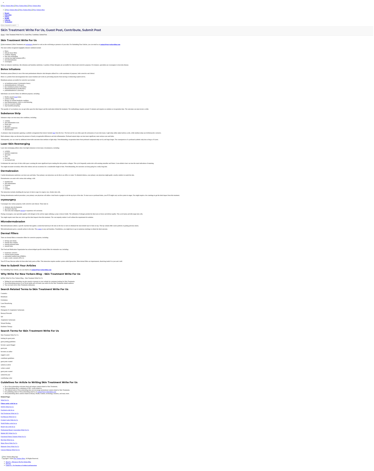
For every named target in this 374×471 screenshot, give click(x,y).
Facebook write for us (7, 410)
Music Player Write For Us (9, 443)
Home (3, 34)
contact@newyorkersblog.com (46, 392)
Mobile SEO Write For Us (9, 433)
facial (16, 97)
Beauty (7, 13)
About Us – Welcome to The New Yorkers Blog (18, 462)
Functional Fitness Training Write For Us (13, 436)
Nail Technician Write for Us (10, 413)
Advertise (8, 463)
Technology (8, 22)
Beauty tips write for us (8, 426)
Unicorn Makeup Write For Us (10, 450)
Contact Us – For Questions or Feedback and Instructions (21, 465)
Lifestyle (7, 20)
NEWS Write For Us (7, 407)
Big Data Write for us (7, 440)
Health (7, 18)
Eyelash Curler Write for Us (9, 420)
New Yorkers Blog (19, 458)
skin (54, 133)
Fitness (7, 16)
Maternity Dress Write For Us (10, 446)
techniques (29, 44)
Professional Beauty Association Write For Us (15, 430)
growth (22, 210)
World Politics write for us (9, 423)
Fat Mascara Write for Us (8, 417)
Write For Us (5, 400)
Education (8, 15)
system (39, 229)
